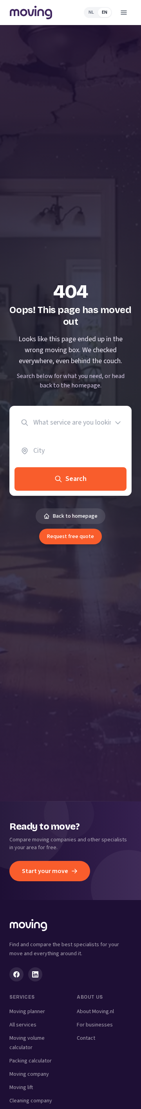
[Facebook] (16, 974)
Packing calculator (30, 1061)
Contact (86, 1038)
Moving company (29, 1074)
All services (22, 1025)
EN (104, 12)
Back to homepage (75, 516)
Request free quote (70, 536)
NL (91, 12)
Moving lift (21, 1087)
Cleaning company (30, 1101)
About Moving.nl (95, 1011)
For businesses (95, 1025)
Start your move (45, 871)
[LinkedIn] (35, 974)
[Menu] (124, 12)
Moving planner (27, 1011)
